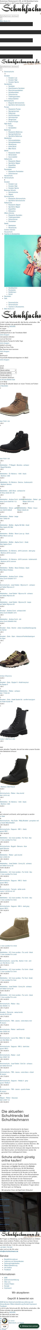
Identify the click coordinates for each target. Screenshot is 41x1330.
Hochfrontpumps (13, 115)
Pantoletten (8, 169)
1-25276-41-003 (9, 739)
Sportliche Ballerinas (15, 136)
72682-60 (6, 518)
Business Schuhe (10, 190)
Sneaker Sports (13, 82)
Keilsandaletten (13, 99)
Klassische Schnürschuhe (16, 198)
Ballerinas (7, 130)
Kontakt (6, 1286)
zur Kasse (20, 1323)
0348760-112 (12, 501)
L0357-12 (6, 1100)
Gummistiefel (12, 157)
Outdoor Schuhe (9, 230)
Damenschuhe (9, 72)
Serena (9, 484)
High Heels (7, 124)
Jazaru (4, 1023)
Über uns (7, 1282)
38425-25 (25, 510)
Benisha (8, 467)
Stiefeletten (8, 138)
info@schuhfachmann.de (9, 1251)
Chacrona (8, 676)
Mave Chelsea (8, 570)
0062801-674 (12, 613)
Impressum (8, 1288)
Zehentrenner (13, 94)
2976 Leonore (11, 553)
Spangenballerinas (14, 134)
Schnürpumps (13, 117)
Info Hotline (8, 1267)
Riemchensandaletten (15, 90)
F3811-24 (6, 421)
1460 (8, 804)
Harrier (4, 630)
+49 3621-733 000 (6, 1247)
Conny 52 (10, 865)
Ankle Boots (12, 146)
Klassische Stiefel (14, 153)
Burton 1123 (10, 963)
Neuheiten (7, 296)
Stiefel (6, 151)
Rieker (25, 501)
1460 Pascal (11, 787)
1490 (8, 476)
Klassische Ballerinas (15, 132)
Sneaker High (12, 80)
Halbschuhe (8, 159)
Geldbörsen (12, 292)
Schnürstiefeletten (14, 140)
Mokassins (11, 167)
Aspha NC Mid (8, 527)
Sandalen (11, 86)
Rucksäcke (12, 290)
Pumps (6, 107)
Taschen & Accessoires (12, 234)
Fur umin (14, 997)
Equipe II (5, 684)
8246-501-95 (10, 493)
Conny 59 (10, 989)
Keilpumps (11, 113)
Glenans (6, 848)
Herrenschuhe (9, 178)
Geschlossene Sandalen (16, 88)
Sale (5, 298)
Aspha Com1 (7, 544)
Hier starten (11, 1321)
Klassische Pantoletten (15, 171)
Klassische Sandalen (15, 215)
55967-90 (6, 1057)
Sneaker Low (12, 78)
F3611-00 (6, 459)
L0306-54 (6, 857)
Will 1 (6, 831)
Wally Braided (10, 823)
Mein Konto (4, 21)
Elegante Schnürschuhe (16, 103)
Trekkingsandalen (14, 96)
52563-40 (6, 1031)
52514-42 (30, 501)
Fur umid (14, 954)
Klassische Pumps (14, 109)
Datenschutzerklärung (11, 1280)
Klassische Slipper (14, 161)
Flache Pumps (13, 121)
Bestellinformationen (11, 1259)
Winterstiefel (12, 155)
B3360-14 (6, 1006)
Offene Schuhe (9, 213)
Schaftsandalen (13, 92)
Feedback (7, 1270)
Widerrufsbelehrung (10, 1265)
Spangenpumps (13, 111)
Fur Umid (14, 874)
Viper (3, 638)
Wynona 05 (11, 595)
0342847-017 (12, 578)
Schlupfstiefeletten (14, 142)
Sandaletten (8, 84)
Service (5, 1302)
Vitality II (7, 1083)
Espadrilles (12, 165)
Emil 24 (9, 1066)
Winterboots (12, 144)
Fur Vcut (13, 840)
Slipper (10, 194)
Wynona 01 (11, 587)
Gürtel (10, 294)
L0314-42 (6, 795)
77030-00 (6, 693)
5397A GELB (7, 510)
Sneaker (7, 76)
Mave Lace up (8, 536)
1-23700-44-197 (9, 891)
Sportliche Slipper (14, 163)
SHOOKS (12, 326)
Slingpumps (12, 119)
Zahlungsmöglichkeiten (12, 1263)
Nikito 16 (8, 1040)
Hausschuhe (8, 176)
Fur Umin (14, 900)
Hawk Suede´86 (7, 701)
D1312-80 (8, 1014)
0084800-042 (12, 621)
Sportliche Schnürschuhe (16, 105)
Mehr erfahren (5, 1199)
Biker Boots (12, 148)
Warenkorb (12, 1323)
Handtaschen (12, 288)
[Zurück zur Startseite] (20, 62)
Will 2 (6, 883)
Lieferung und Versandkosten (14, 1261)
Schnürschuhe (9, 101)
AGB (5, 1278)
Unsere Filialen (9, 1284)
